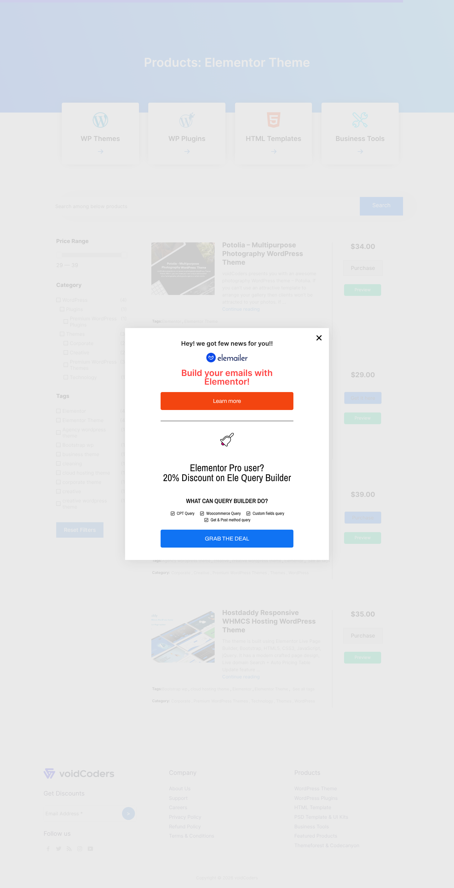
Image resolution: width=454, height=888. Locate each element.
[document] (227, 444)
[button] (319, 338)
